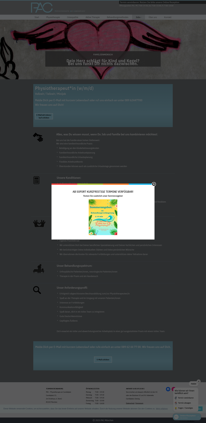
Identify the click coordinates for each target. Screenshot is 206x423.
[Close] (154, 184)
